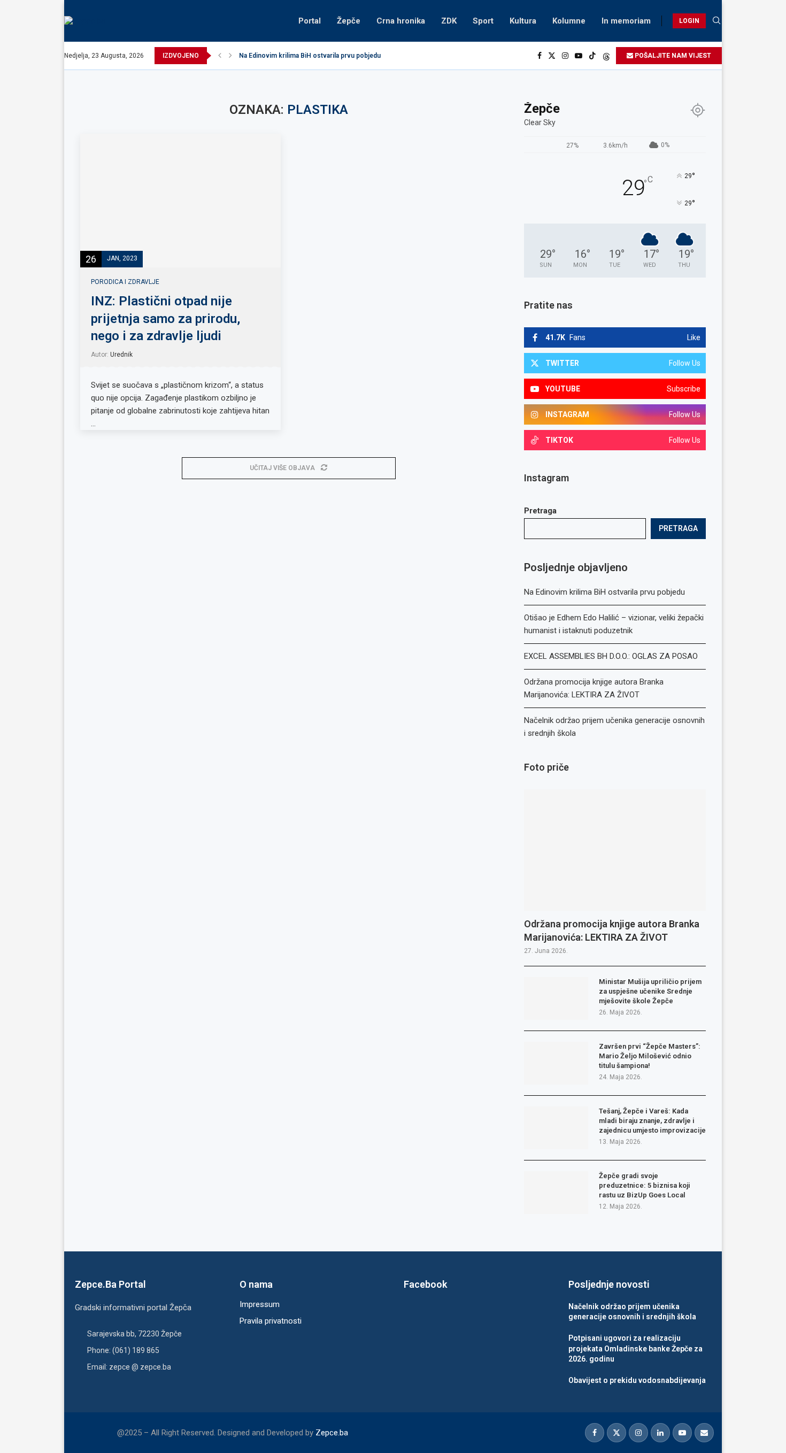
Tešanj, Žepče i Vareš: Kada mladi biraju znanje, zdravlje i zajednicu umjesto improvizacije (652, 1120)
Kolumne (568, 21)
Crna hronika (400, 21)
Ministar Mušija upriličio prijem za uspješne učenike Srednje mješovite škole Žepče (650, 991)
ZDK (449, 21)
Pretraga (540, 511)
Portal (309, 21)
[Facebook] (539, 55)
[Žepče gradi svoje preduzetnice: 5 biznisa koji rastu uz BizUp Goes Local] (556, 1192)
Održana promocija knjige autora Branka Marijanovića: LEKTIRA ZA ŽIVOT (611, 930)
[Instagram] (565, 55)
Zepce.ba (331, 1432)
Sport (483, 21)
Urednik (121, 354)
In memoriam (626, 21)
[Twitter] (552, 55)
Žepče (348, 21)
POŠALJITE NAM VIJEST (672, 55)
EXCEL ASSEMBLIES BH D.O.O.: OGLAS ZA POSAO (611, 656)
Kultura (523, 21)
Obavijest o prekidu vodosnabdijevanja (637, 1380)
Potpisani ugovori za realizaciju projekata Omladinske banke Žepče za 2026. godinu (635, 1348)
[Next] (230, 55)
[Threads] (606, 55)
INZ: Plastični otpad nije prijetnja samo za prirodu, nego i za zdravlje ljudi (165, 318)
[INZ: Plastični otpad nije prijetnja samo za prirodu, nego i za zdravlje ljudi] (180, 200)
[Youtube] (578, 55)
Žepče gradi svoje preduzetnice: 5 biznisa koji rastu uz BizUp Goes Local (644, 1185)
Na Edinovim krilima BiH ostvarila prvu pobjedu (310, 55)
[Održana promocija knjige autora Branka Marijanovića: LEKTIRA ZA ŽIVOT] (615, 850)
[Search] (716, 21)
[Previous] (219, 55)
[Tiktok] (592, 55)
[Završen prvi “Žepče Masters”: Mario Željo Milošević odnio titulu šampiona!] (556, 1063)
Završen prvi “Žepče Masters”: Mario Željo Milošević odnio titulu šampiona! (649, 1056)
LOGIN (689, 21)
